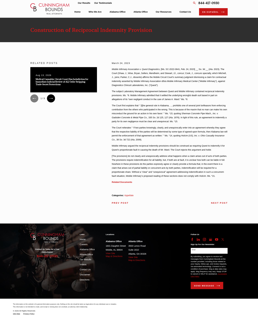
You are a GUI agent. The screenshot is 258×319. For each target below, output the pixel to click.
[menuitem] (16, 314)
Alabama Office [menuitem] (117, 12)
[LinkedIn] (198, 239)
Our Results (84, 3)
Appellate (129, 195)
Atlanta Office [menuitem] (141, 12)
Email (193, 249)
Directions (84, 279)
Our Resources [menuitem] (163, 12)
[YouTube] (216, 239)
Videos (83, 264)
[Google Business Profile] (210, 239)
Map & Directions (114, 256)
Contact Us (85, 269)
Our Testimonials (103, 3)
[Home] (49, 8)
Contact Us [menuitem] (185, 12)
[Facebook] (192, 239)
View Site (110, 253)
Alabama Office (87, 249)
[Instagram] (204, 239)
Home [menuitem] (77, 12)
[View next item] (51, 98)
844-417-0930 (208, 3)
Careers (83, 244)
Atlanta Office (86, 254)
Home (83, 239)
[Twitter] (222, 239)
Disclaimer (85, 274)
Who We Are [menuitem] (95, 12)
